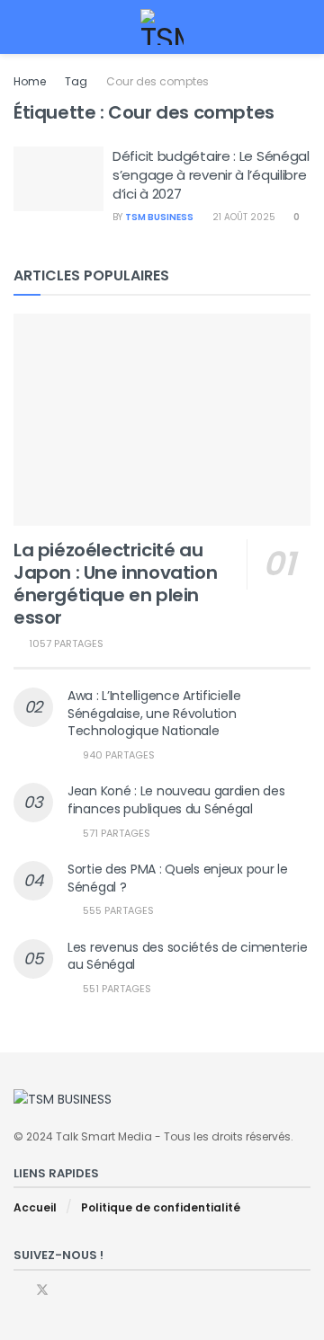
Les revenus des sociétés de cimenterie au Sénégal (187, 956)
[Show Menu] (21, 27)
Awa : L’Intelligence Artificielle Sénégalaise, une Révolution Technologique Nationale (154, 713)
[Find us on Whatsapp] (66, 1290)
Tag (76, 81)
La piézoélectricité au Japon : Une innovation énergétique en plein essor (115, 583)
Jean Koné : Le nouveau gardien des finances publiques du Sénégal (176, 800)
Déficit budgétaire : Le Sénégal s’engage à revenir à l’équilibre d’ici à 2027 (211, 174)
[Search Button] (302, 27)
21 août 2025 (242, 217)
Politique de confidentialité (160, 1207)
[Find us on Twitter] (42, 1290)
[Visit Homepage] (162, 27)
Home (30, 81)
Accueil (35, 1207)
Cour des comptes (157, 81)
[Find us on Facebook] (18, 1290)
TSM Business (159, 217)
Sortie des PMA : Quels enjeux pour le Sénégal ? (178, 878)
